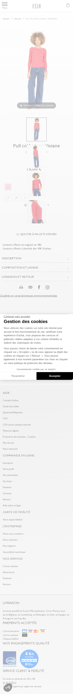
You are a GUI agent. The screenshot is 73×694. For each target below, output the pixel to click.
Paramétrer (18, 375)
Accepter (54, 375)
